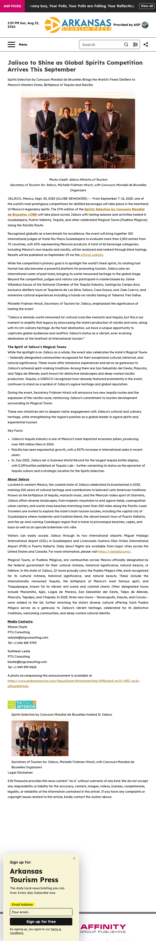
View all (147, 6)
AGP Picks (12, 6)
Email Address (22, 904)
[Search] (126, 44)
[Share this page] (145, 44)
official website (91, 255)
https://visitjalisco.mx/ (114, 551)
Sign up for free (41, 921)
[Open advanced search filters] (135, 44)
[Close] (74, 858)
